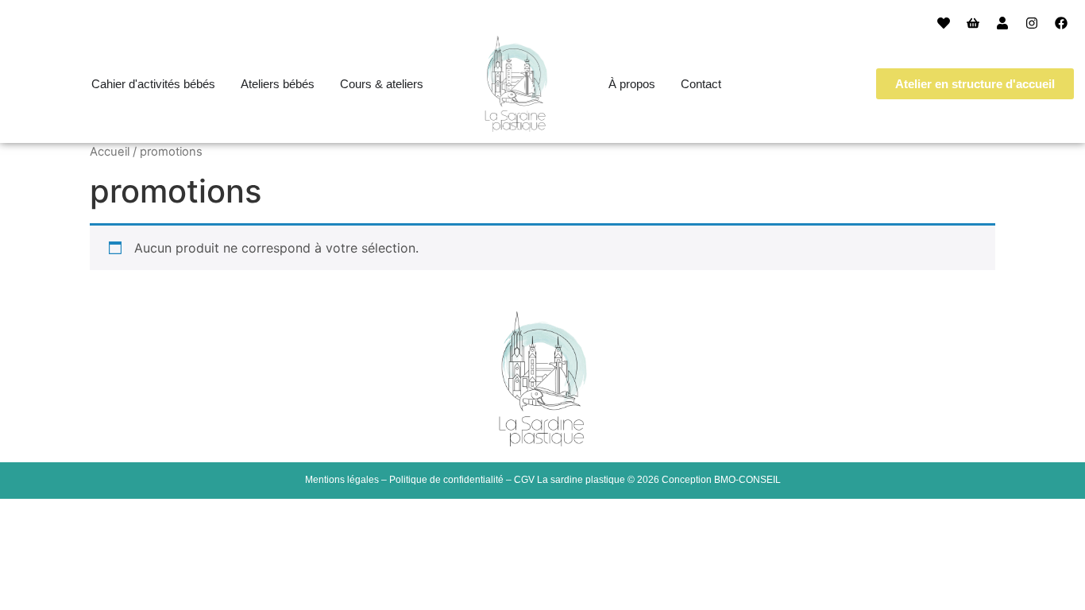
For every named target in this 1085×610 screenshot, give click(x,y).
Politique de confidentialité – (451, 479)
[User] (1002, 23)
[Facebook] (1061, 23)
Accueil (109, 152)
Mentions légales (342, 479)
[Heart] (943, 23)
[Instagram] (1031, 23)
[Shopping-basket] (973, 23)
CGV (524, 479)
